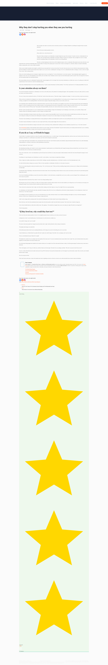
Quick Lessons (75, 3)
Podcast (57, 3)
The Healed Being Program (30, 269)
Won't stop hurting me (36, 281)
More (86, 3)
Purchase (105, 3)
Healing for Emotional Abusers (65, 3)
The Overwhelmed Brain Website (31, 270)
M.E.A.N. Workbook (50, 3)
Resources (81, 3)
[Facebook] (20, 34)
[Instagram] (25, 34)
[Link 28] (7, 3)
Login (20, 645)
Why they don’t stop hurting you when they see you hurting (38, 40)
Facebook (27, 272)
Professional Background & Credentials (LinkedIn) (34, 273)
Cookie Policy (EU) (93, 3)
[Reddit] (22, 34)
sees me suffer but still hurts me (26, 281)
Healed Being (23, 127)
